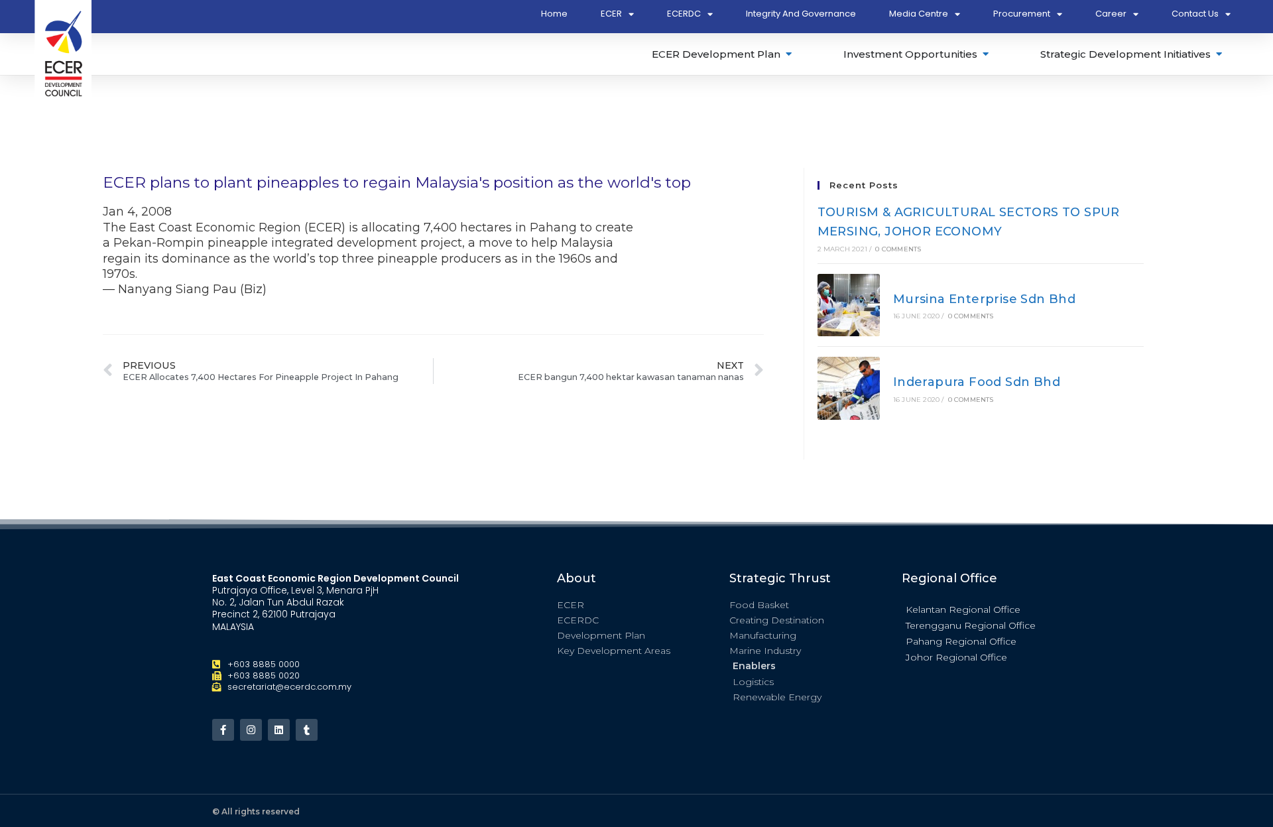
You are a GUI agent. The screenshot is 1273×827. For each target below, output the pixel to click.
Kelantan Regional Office (963, 609)
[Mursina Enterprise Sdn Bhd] (849, 305)
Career (1110, 13)
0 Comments (898, 249)
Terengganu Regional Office (971, 625)
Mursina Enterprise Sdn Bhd (984, 299)
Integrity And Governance (801, 13)
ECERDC (684, 13)
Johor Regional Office (956, 657)
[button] (981, 609)
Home (554, 13)
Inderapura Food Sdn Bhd (976, 382)
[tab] (722, 54)
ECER (611, 13)
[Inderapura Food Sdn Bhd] (849, 388)
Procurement (1021, 13)
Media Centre (918, 13)
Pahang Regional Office (961, 641)
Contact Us (1195, 13)
